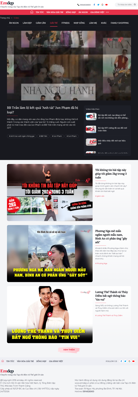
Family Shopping (120, 23)
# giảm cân (99, 196)
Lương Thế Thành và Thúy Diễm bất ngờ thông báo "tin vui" (111, 295)
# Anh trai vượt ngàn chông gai (21, 136)
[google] (102, 4)
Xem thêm (69, 349)
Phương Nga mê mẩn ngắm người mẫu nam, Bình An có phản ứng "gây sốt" (111, 236)
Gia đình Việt (97, 12)
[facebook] (94, 4)
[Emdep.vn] (7, 3)
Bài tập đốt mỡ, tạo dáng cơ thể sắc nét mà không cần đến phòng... (113, 116)
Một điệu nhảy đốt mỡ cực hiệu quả (111, 142)
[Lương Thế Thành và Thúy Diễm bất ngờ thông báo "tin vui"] (50, 314)
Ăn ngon (83, 12)
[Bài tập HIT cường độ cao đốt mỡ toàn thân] (91, 129)
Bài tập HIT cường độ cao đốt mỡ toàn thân (112, 129)
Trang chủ (5, 18)
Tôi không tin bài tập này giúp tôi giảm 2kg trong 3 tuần (111, 173)
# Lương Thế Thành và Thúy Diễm (109, 315)
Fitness (66, 23)
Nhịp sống (79, 23)
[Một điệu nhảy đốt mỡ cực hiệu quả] (91, 142)
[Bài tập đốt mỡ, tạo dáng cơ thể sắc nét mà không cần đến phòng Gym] (91, 116)
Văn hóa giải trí (54, 12)
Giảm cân (41, 23)
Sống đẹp (71, 12)
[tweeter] (98, 4)
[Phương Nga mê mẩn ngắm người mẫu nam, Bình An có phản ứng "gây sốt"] (50, 253)
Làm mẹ (93, 23)
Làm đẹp (27, 23)
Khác (104, 23)
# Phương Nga (101, 263)
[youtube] (106, 4)
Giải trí (53, 23)
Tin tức (40, 12)
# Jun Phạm (57, 136)
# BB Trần (43, 136)
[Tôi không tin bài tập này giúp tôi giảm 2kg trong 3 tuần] (50, 192)
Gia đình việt (56, 361)
